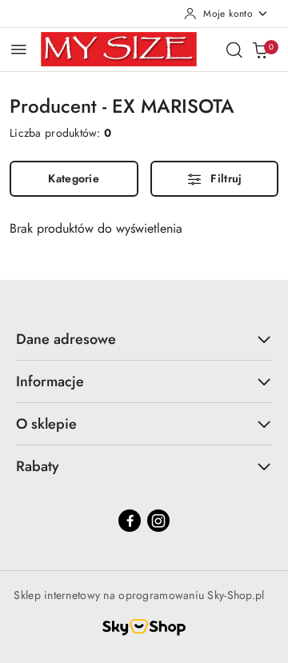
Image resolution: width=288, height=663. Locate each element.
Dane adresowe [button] (66, 339)
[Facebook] (129, 520)
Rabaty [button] (37, 466)
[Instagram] (158, 520)
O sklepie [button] (46, 423)
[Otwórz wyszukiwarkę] (234, 49)
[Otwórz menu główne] (19, 49)
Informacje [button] (50, 381)
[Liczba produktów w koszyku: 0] (260, 49)
